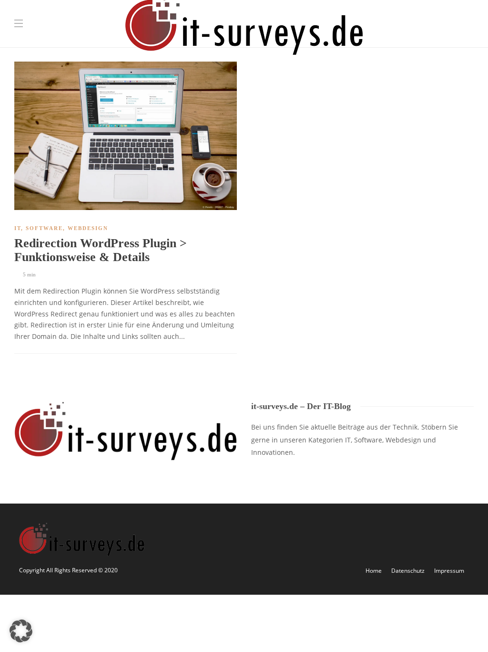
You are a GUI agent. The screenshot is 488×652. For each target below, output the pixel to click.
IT (17, 228)
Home (374, 571)
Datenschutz (408, 571)
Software (44, 228)
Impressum (449, 571)
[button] (21, 631)
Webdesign (88, 228)
